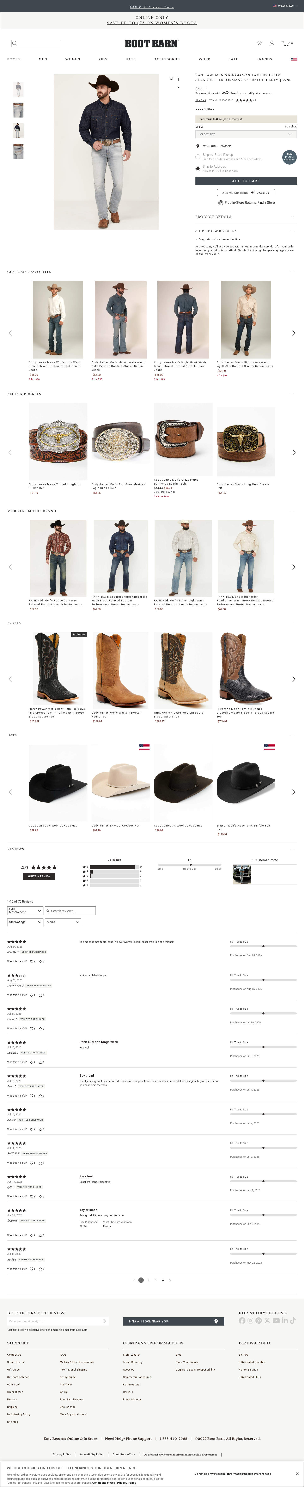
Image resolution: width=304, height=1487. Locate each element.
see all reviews (232, 119)
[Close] (297, 1473)
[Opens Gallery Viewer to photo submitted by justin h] (242, 874)
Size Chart (291, 126)
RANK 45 (200, 100)
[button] (294, 333)
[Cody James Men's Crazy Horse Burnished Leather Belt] (183, 439)
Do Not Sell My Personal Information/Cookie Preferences (180, 1454)
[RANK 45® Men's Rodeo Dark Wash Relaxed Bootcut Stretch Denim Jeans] (58, 558)
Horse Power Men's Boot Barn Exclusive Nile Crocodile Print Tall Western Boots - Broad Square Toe (57, 712)
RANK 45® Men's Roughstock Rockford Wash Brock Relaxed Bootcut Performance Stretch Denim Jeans (119, 600)
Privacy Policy (62, 1454)
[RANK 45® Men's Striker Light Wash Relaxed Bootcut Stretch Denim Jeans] (183, 558)
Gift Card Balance (18, 1377)
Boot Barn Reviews (72, 1399)
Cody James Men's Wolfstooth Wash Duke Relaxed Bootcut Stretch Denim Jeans (55, 366)
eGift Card (13, 1384)
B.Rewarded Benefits (252, 1362)
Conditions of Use (124, 1454)
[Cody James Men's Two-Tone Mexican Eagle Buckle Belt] (121, 441)
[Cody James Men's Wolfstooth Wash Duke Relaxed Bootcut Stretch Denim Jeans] (58, 320)
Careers (128, 1392)
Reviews (15, 849)
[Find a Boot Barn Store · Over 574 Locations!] (259, 43)
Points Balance (248, 1369)
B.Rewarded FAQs (250, 1377)
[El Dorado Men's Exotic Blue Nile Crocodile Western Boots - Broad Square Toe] (246, 668)
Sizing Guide (68, 1377)
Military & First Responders (77, 1362)
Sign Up (243, 1354)
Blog (178, 1354)
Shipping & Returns (216, 231)
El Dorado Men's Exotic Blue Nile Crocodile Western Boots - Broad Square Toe (245, 712)
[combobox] (25, 911)
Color (204, 109)
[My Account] (272, 43)
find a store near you (148, 1321)
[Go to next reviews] (170, 1280)
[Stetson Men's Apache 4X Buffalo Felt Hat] (246, 783)
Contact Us (14, 1354)
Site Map (12, 1421)
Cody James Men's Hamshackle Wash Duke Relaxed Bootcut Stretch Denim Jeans (118, 366)
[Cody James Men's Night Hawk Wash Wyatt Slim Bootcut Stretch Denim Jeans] (246, 320)
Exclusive (79, 635)
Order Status (15, 1392)
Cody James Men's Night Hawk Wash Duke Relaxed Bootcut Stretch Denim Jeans (180, 366)
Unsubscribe (68, 1407)
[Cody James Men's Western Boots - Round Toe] (121, 670)
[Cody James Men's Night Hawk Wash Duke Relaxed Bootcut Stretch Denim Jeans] (183, 320)
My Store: (210, 146)
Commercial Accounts (137, 1377)
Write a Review (39, 876)
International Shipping (73, 1369)
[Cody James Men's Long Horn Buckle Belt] (246, 441)
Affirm (64, 1392)
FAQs (63, 1354)
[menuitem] (14, 60)
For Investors (131, 1384)
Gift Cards (13, 1369)
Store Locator (15, 1362)
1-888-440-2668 (173, 1439)
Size (199, 127)
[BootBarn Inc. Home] (152, 43)
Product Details (213, 217)
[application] (246, 134)
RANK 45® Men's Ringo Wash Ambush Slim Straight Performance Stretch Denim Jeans (243, 77)
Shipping (12, 1407)
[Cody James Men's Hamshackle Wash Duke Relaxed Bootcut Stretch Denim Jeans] (121, 320)
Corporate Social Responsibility (195, 1369)
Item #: (220, 101)
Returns (12, 1399)
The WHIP (66, 1384)
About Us (128, 1369)
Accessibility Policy (91, 1454)
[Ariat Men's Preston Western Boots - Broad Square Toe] (183, 670)
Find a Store (266, 203)
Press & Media (132, 1399)
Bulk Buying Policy (18, 1414)
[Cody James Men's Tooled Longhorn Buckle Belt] (58, 441)
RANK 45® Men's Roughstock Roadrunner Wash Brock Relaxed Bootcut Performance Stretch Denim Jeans (246, 600)
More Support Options (73, 1414)
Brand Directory (133, 1362)
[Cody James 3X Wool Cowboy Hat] (58, 783)
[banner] (152, 32)
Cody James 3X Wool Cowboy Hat (53, 825)
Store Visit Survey (187, 1362)
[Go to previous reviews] (134, 1280)
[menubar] (152, 60)
